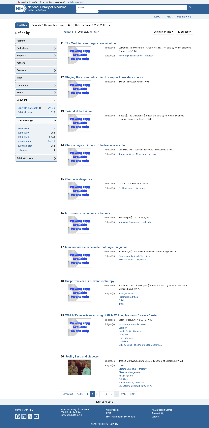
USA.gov (114, 424)
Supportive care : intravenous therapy (89, 281)
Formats (21, 40)
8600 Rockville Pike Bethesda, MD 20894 (71, 413)
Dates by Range (25, 120)
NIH (100, 424)
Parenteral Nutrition (128, 297)
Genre (20, 92)
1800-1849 (23, 128)
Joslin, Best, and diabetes (82, 356)
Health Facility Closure (130, 331)
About (158, 16)
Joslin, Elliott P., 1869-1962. (132, 382)
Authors (21, 63)
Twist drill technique (78, 111)
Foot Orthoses (126, 338)
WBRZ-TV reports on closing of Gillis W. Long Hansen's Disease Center (111, 315)
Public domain (25, 112)
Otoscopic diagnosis (78, 179)
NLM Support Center (162, 410)
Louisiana (123, 341)
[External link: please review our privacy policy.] (17, 416)
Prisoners (123, 334)
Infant (121, 303)
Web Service (184, 16)
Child (121, 300)
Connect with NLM (24, 410)
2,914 (132, 394)
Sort (162, 31)
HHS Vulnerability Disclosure (120, 416)
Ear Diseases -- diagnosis (132, 188)
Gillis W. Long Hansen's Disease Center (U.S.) (141, 345)
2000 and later (25, 145)
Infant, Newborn (126, 293)
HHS (105, 424)
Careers (156, 416)
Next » (96, 31)
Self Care (123, 379)
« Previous (66, 31)
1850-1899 (23, 133)
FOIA (108, 413)
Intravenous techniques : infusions (87, 213)
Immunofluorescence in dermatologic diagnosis (96, 247)
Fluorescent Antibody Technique (134, 256)
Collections (23, 48)
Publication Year (25, 158)
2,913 (123, 394)
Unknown (22, 150)
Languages (22, 85)
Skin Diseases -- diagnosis (132, 259)
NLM (93, 424)
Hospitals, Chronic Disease (132, 324)
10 (184, 31)
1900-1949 (23, 137)
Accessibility (158, 413)
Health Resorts (126, 375)
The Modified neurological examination (90, 43)
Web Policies (113, 410)
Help (169, 16)
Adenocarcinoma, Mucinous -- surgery (137, 154)
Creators (21, 70)
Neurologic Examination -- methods (136, 55)
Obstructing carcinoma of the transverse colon (95, 145)
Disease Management (129, 372)
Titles (19, 77)
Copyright (22, 100)
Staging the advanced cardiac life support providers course (104, 77)
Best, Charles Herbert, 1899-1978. (135, 386)
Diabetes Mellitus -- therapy (133, 369)
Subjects (21, 55)
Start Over (22, 25)
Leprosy (123, 327)
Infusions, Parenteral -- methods (135, 222)
